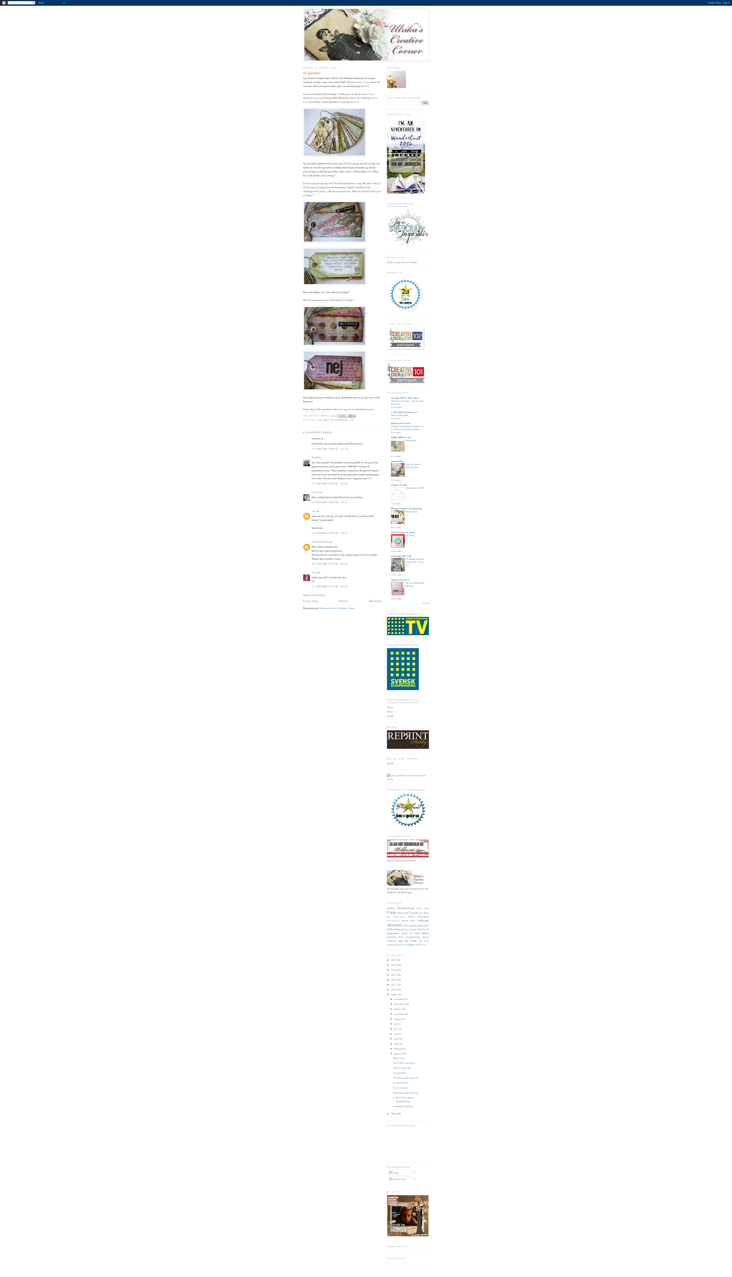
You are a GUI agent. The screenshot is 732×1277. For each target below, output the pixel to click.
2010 (394, 989)
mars (396, 1043)
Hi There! (410, 535)
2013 (394, 974)
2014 (394, 970)
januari (398, 1053)
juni (396, 1028)
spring (425, 937)
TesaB (315, 457)
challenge (423, 920)
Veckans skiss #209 (415, 487)
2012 (394, 979)
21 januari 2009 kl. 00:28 (330, 586)
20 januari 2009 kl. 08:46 (330, 563)
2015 (394, 965)
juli (396, 1023)
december (399, 999)
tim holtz (411, 941)
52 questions (399, 1072)
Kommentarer (399, 1179)
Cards (391, 912)
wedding (410, 944)
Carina (315, 492)
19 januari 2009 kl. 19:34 (330, 533)
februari (398, 1048)
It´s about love (400, 1082)
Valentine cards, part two (405, 1077)
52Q (319, 420)
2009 (394, 994)
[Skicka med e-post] (339, 416)
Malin (390, 707)
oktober (398, 1009)
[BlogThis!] (343, 416)
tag (351, 420)
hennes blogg (362, 82)
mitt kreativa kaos (401, 423)
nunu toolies (397, 461)
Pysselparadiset (393, 920)
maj (396, 1033)
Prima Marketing (419, 916)
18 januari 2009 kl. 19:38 (330, 448)
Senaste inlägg (310, 601)
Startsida (343, 601)
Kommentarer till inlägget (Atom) (337, 608)
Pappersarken (399, 916)
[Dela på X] (347, 416)
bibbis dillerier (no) (401, 437)
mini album (422, 933)
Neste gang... (411, 440)
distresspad (423, 925)
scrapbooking (413, 937)
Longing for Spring (403, 1106)
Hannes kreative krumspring (406, 508)
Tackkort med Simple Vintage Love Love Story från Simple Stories (407, 428)
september (399, 1014)
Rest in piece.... (412, 511)
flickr (366, 86)
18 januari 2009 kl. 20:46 (330, 483)
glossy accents (409, 929)
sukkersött (391, 940)
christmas (394, 924)
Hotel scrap (399, 1058)
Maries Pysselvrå (400, 579)
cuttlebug (413, 925)
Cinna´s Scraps (399, 484)
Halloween (402, 913)
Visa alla (425, 603)
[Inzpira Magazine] (408, 825)
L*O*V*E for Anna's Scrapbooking (403, 1099)
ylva (314, 511)
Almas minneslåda (399, 415)
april (396, 1038)
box (413, 920)
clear (405, 925)
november (399, 1004)
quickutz (391, 937)
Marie (390, 711)
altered (405, 920)
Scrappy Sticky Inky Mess (405, 397)
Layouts (414, 913)
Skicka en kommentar (314, 595)
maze (411, 933)
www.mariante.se (320, 541)
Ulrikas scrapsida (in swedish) (402, 262)
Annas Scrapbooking (400, 908)
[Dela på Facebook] (350, 416)
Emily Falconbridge (335, 420)
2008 (394, 1113)
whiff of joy (420, 944)
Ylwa (314, 572)
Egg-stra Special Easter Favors (413, 466)
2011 (394, 984)
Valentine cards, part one (405, 1092)
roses (401, 937)
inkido (404, 933)
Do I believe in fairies (404, 1063)
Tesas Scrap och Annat (403, 532)
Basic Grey (423, 908)
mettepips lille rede (401, 556)
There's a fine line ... (403, 1068)
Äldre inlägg (374, 601)
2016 (394, 960)
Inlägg (395, 1172)
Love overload (400, 1087)
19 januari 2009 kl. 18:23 (330, 502)
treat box (401, 944)
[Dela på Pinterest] (354, 416)
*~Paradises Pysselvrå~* (404, 412)
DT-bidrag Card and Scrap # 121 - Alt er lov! (415, 562)
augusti (398, 1019)
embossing (393, 929)
